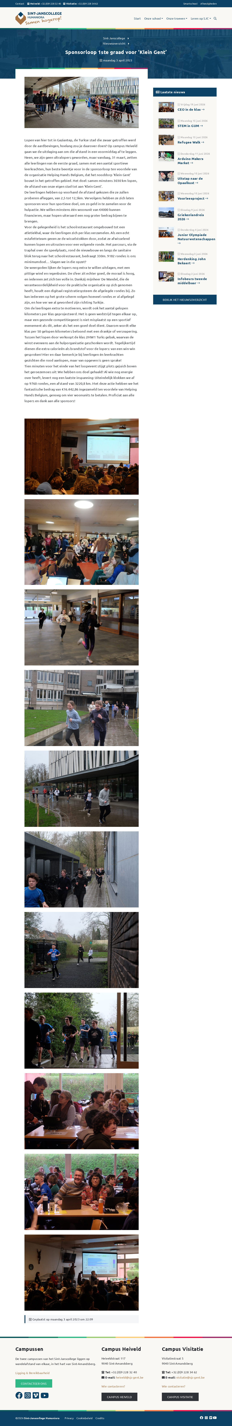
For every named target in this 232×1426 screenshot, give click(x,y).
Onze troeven (175, 18)
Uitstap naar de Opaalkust (190, 180)
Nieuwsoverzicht (114, 43)
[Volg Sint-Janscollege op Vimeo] (36, 1397)
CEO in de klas (190, 109)
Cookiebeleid (84, 1418)
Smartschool (190, 3)
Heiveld (35, 3)
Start (137, 18)
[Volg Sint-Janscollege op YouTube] (45, 1397)
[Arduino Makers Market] (166, 156)
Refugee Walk (189, 142)
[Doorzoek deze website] (215, 18)
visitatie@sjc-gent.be (190, 1377)
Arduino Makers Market (191, 160)
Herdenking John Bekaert (192, 261)
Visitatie (71, 3)
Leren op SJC (200, 18)
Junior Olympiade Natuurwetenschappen (197, 237)
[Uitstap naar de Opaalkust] (166, 176)
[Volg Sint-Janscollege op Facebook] (19, 1397)
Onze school (152, 18)
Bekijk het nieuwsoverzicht (185, 299)
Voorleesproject (191, 198)
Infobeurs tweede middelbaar (192, 281)
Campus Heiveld (119, 1397)
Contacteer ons (34, 1383)
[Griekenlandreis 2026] (166, 212)
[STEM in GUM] (166, 123)
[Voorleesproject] (166, 195)
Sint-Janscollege (114, 38)
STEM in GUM (189, 126)
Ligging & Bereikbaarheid (32, 1373)
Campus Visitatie (180, 1397)
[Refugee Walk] (166, 139)
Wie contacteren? (113, 1386)
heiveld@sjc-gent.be (130, 1377)
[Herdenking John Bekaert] (166, 256)
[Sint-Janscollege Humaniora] (47, 18)
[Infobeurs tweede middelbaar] (166, 276)
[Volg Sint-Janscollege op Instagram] (28, 1397)
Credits (100, 1418)
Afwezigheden (208, 3)
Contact (19, 3)
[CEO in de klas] (166, 106)
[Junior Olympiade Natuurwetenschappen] (166, 232)
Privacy (69, 1418)
